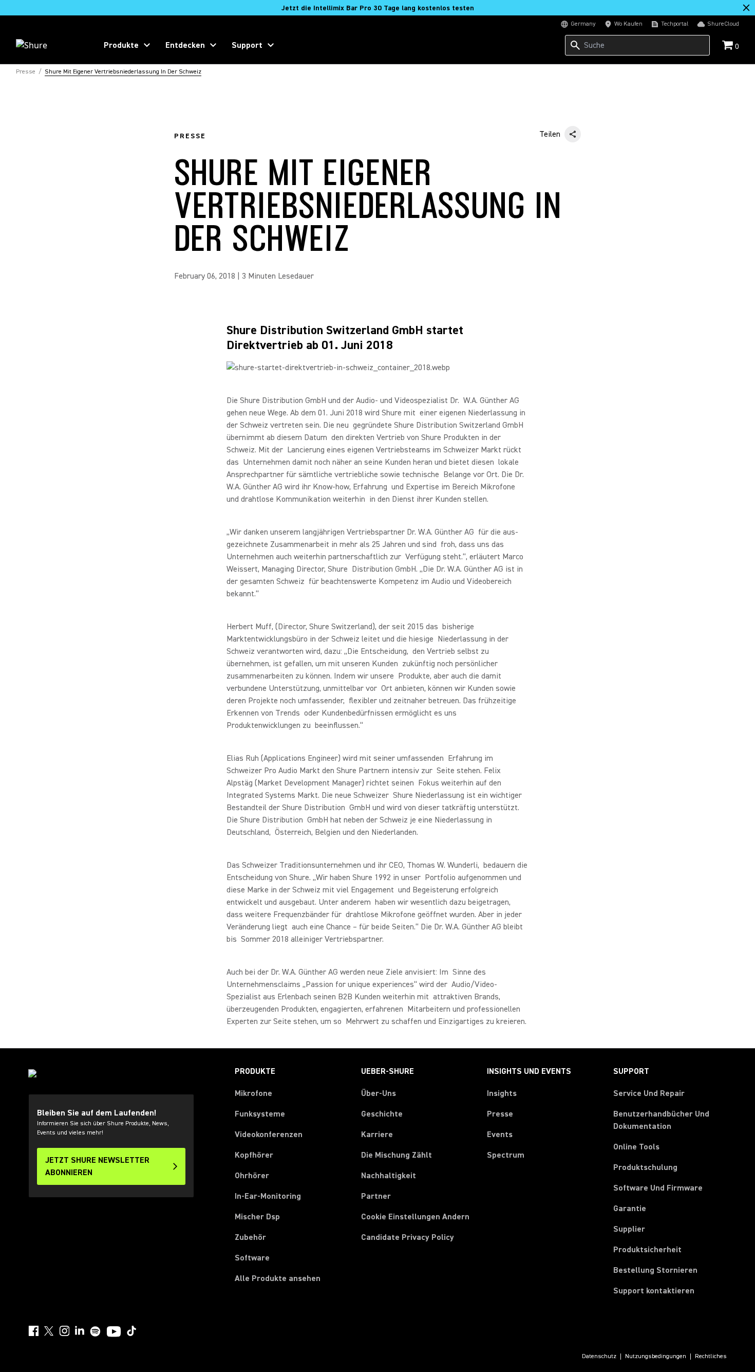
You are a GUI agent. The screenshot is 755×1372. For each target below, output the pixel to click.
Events (500, 1134)
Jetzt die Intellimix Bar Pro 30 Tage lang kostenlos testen (377, 8)
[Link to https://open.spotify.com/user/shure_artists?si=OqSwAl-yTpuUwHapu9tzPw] (95, 1331)
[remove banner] (746, 7)
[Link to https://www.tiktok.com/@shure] (131, 1331)
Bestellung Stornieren (655, 1270)
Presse (500, 1114)
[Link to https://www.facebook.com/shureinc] (33, 1331)
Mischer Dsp (257, 1217)
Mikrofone (253, 1093)
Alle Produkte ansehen (277, 1278)
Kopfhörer (254, 1155)
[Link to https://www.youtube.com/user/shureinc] (113, 1332)
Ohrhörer (252, 1175)
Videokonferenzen (269, 1134)
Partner (376, 1196)
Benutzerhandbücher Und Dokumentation (661, 1120)
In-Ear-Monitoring (268, 1196)
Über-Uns (378, 1093)
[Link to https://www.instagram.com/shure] (64, 1331)
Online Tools (636, 1147)
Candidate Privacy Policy (407, 1237)
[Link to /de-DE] (49, 45)
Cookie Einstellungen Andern (415, 1217)
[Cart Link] (728, 46)
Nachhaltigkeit (388, 1175)
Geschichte (382, 1114)
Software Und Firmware (658, 1188)
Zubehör (250, 1237)
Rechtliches (711, 1356)
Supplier (629, 1228)
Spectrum (505, 1155)
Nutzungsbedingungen (655, 1356)
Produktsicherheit (647, 1250)
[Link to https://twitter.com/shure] (49, 1331)
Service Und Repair (649, 1093)
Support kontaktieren (653, 1291)
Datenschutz (599, 1356)
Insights (502, 1093)
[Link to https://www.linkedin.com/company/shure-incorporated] (79, 1331)
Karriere (377, 1134)
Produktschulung (645, 1167)
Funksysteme (260, 1114)
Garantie (629, 1208)
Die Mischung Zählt (396, 1155)
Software (252, 1258)
